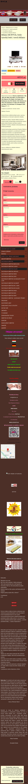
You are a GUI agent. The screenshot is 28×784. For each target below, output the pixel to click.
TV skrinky (5, 313)
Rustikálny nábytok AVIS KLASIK (11, 288)
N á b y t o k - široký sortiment (10, 256)
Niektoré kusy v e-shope (9, 174)
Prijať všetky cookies (17, 781)
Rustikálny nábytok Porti (9, 295)
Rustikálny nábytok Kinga (9, 290)
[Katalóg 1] (14, 356)
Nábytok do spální (7, 318)
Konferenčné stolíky (8, 315)
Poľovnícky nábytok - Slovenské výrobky (13, 298)
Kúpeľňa (4, 320)
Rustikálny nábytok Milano (9, 178)
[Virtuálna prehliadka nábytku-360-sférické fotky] (14, 531)
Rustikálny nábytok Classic (10, 266)
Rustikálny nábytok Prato (9, 274)
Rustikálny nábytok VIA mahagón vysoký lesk (13, 279)
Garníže (3, 328)
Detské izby (5, 308)
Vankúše (3, 325)
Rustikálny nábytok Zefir (9, 276)
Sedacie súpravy (6, 251)
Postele (3, 254)
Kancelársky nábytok (8, 323)
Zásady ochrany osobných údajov (15, 777)
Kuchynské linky (6, 303)
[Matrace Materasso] (14, 553)
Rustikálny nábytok (17, 176)
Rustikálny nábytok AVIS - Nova (10, 285)
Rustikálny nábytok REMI (9, 293)
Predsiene (4, 300)
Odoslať (22, 242)
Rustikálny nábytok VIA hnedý (10, 283)
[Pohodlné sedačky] (14, 16)
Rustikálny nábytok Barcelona (10, 264)
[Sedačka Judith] (14, 390)
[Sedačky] (14, 473)
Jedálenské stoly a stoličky (9, 305)
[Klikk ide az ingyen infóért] (14, 569)
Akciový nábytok (6, 259)
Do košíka (20, 83)
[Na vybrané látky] (14, 516)
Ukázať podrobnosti (6, 780)
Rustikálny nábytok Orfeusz (10, 271)
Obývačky (4, 310)
